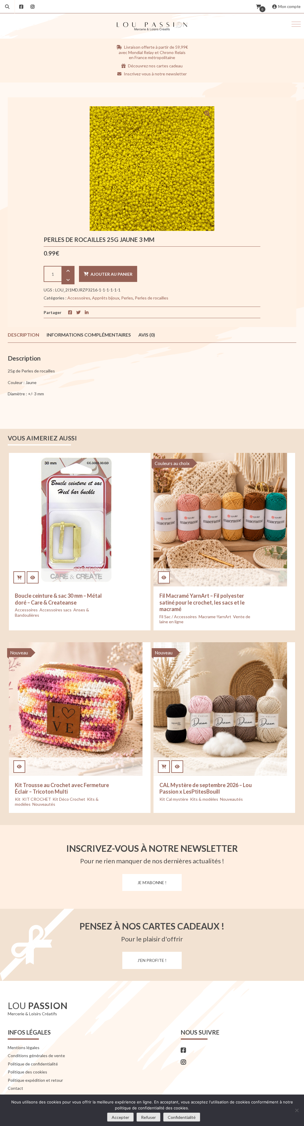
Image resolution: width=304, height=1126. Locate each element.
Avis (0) (146, 334)
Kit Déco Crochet (69, 799)
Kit (17, 799)
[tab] (23, 334)
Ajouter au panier (111, 274)
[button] (296, 24)
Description (23, 334)
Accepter (120, 1117)
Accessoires (78, 297)
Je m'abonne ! (152, 882)
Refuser (148, 1117)
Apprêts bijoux (105, 297)
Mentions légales (23, 1047)
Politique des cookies (27, 1071)
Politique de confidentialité (33, 1063)
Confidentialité (182, 1117)
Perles (127, 297)
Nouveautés (43, 804)
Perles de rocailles (151, 297)
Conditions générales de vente (36, 1055)
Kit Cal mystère (173, 799)
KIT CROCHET (36, 799)
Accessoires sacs (55, 609)
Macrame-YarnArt (215, 616)
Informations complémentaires (89, 334)
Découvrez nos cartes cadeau (155, 65)
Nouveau (19, 652)
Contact (15, 1088)
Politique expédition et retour (35, 1080)
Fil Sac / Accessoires (178, 616)
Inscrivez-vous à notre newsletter (155, 73)
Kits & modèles (204, 799)
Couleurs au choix (172, 463)
